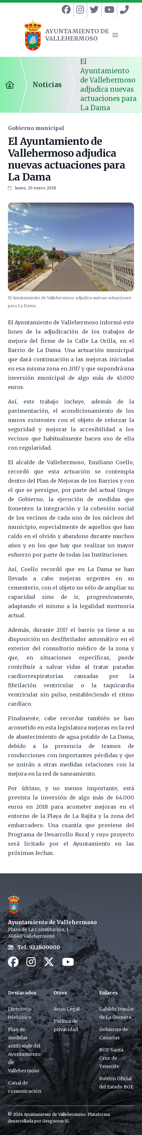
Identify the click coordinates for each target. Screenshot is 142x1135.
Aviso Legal (66, 1009)
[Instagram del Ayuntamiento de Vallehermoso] (79, 10)
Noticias (47, 85)
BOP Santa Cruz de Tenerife (111, 1058)
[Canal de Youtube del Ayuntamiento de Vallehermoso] (108, 10)
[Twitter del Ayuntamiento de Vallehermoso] (93, 10)
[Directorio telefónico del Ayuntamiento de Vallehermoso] (123, 10)
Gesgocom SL (56, 1121)
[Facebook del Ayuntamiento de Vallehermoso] (65, 10)
